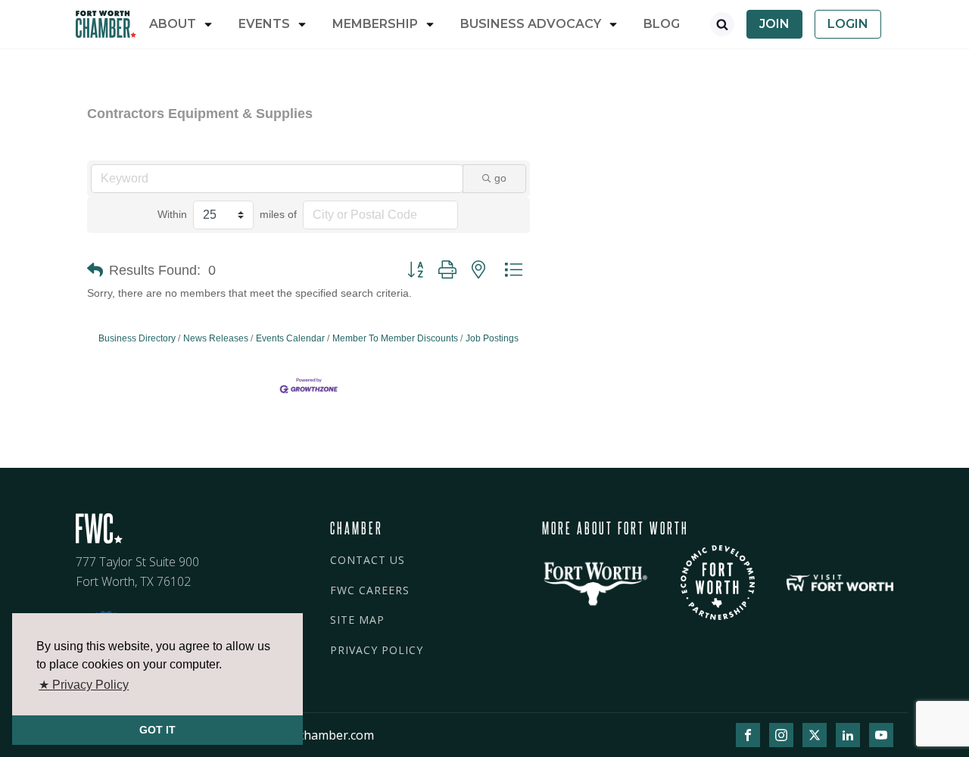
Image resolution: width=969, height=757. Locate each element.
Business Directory (137, 338)
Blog (661, 24)
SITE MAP (357, 619)
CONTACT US (367, 559)
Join (774, 24)
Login (847, 24)
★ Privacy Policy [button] (84, 684)
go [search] (500, 178)
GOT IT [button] (157, 730)
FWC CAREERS (370, 590)
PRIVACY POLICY (376, 650)
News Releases (215, 338)
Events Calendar (290, 338)
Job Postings (492, 338)
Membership (375, 24)
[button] (95, 270)
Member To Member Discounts (395, 338)
